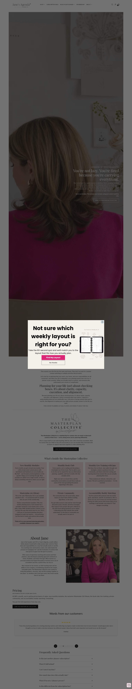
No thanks (53, 363)
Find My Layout (53, 357)
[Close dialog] (102, 322)
